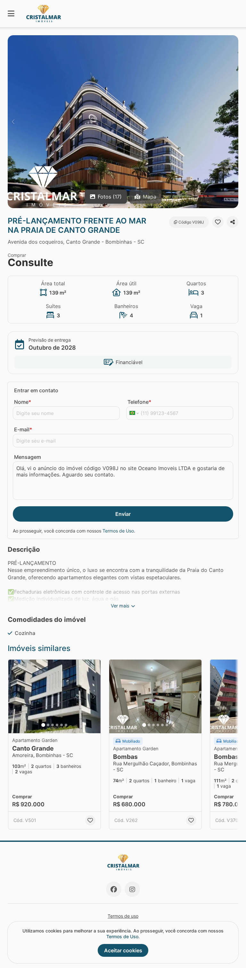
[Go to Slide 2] (48, 725)
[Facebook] (113, 889)
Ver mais (120, 605)
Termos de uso (123, 916)
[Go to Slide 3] (52, 725)
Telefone (139, 402)
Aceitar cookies (123, 950)
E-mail (23, 429)
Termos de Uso (118, 530)
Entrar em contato (36, 390)
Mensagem (27, 457)
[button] (123, 121)
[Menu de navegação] (11, 13)
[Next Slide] (232, 121)
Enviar (123, 514)
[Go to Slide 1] (43, 725)
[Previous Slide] (13, 121)
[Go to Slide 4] (57, 725)
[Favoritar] (218, 222)
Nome (22, 402)
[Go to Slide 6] (66, 725)
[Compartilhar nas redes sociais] (232, 222)
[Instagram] (132, 889)
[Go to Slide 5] (61, 725)
